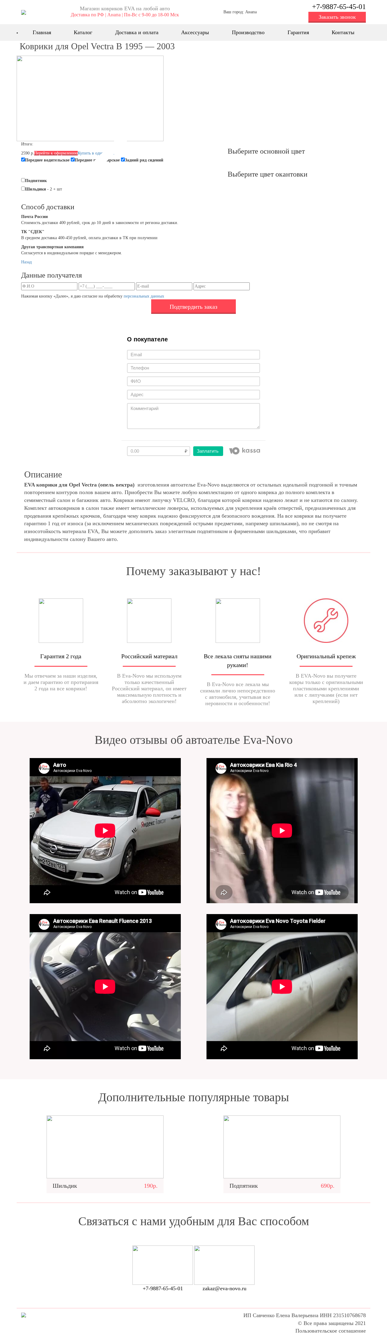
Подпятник (36, 180)
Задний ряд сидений (144, 160)
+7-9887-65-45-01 (339, 7)
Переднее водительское (47, 160)
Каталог (83, 32)
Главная (42, 32)
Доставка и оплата (136, 32)
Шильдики (35, 189)
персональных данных (144, 296)
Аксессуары (195, 32)
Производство (248, 32)
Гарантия (298, 32)
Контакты (343, 32)
